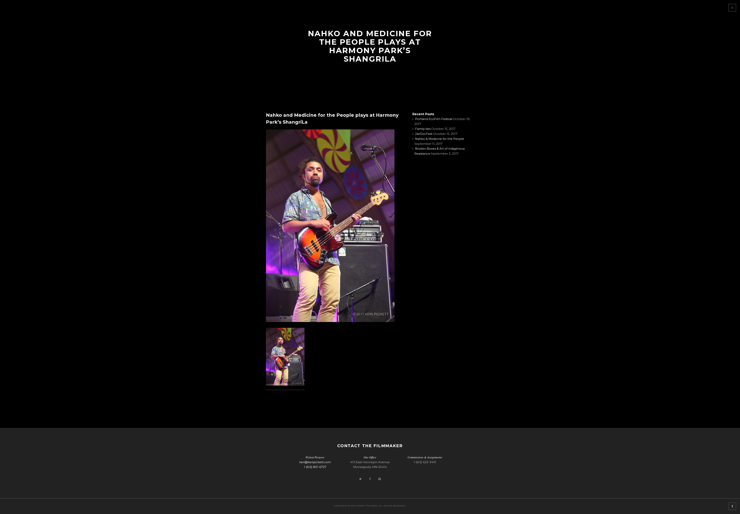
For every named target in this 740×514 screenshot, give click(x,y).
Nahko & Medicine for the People (439, 139)
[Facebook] (370, 479)
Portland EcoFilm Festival (433, 119)
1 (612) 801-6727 (315, 467)
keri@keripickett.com (315, 462)
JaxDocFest (423, 134)
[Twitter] (361, 479)
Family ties (423, 129)
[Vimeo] (379, 479)
